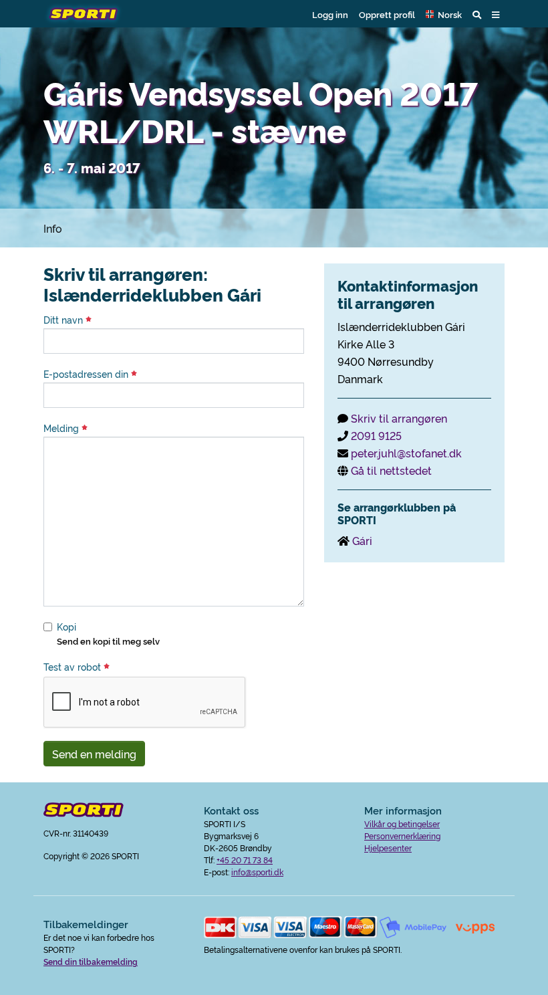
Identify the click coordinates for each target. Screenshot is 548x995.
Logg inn (330, 14)
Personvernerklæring (402, 835)
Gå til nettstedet (391, 470)
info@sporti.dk (257, 871)
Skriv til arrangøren (399, 418)
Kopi (66, 626)
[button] (443, 14)
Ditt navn (64, 319)
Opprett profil (387, 14)
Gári (362, 540)
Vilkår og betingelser (402, 823)
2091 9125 (376, 435)
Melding (62, 428)
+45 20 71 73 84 (245, 859)
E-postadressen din (87, 373)
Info (52, 228)
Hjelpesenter (388, 847)
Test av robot (73, 666)
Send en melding (94, 753)
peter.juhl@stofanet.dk (406, 452)
